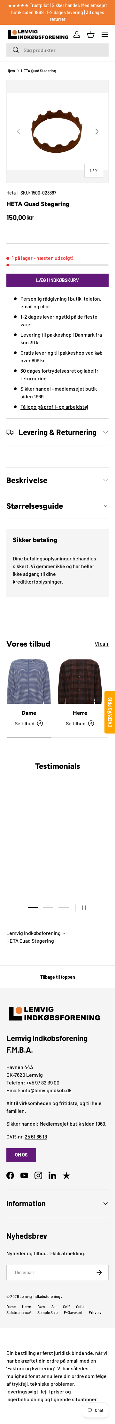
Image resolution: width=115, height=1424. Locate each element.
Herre (80, 713)
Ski (54, 1306)
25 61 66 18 (36, 1136)
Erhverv (95, 1312)
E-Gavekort (73, 1312)
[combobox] (57, 50)
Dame (29, 713)
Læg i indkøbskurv (57, 280)
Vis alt (102, 644)
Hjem (10, 70)
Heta (11, 192)
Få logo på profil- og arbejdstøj (54, 407)
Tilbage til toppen (57, 977)
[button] (91, 34)
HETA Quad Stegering (38, 70)
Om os (21, 1154)
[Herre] (80, 681)
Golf (66, 1306)
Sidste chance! (18, 1312)
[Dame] (29, 681)
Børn (41, 1306)
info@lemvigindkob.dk (47, 1090)
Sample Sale (47, 1312)
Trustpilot (39, 5)
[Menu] (105, 34)
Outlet (81, 1306)
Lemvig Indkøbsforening (33, 933)
